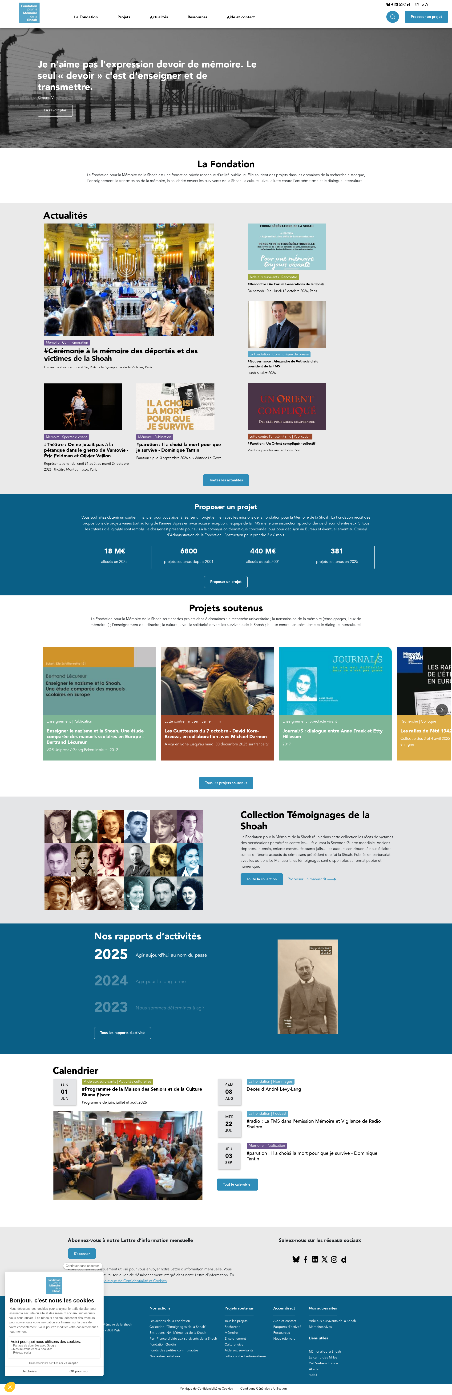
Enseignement (235, 1338)
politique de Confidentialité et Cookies (134, 1281)
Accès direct (284, 1308)
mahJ (313, 1375)
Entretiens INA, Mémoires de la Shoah (177, 1332)
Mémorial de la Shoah (325, 1351)
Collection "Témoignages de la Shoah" (178, 1326)
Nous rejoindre (284, 1338)
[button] (442, 710)
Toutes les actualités (226, 480)
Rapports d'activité (287, 1326)
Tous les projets (236, 1320)
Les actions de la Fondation (169, 1320)
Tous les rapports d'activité (122, 1033)
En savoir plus (55, 110)
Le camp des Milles (323, 1357)
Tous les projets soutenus (226, 783)
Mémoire (231, 1332)
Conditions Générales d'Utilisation (263, 1388)
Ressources (197, 17)
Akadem (315, 1369)
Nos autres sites (323, 1308)
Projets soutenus (239, 1308)
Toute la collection (262, 879)
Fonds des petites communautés (173, 1350)
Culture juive (234, 1344)
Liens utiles (318, 1338)
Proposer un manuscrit (312, 879)
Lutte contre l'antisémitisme (245, 1356)
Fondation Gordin (162, 1344)
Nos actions (159, 1308)
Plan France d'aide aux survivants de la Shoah (183, 1338)
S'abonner (82, 1254)
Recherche (232, 1326)
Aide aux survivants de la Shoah (332, 1320)
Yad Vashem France (323, 1363)
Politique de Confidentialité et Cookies (206, 1388)
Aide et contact (241, 17)
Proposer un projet (426, 17)
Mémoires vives (320, 1326)
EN (417, 4)
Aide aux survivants (239, 1350)
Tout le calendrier (237, 1184)
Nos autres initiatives (164, 1356)
